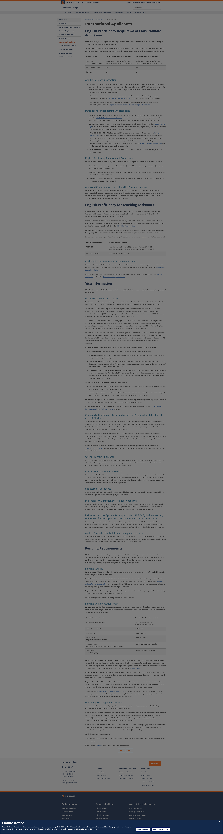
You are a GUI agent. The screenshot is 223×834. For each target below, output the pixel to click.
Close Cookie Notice (160, 829)
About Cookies (142, 829)
